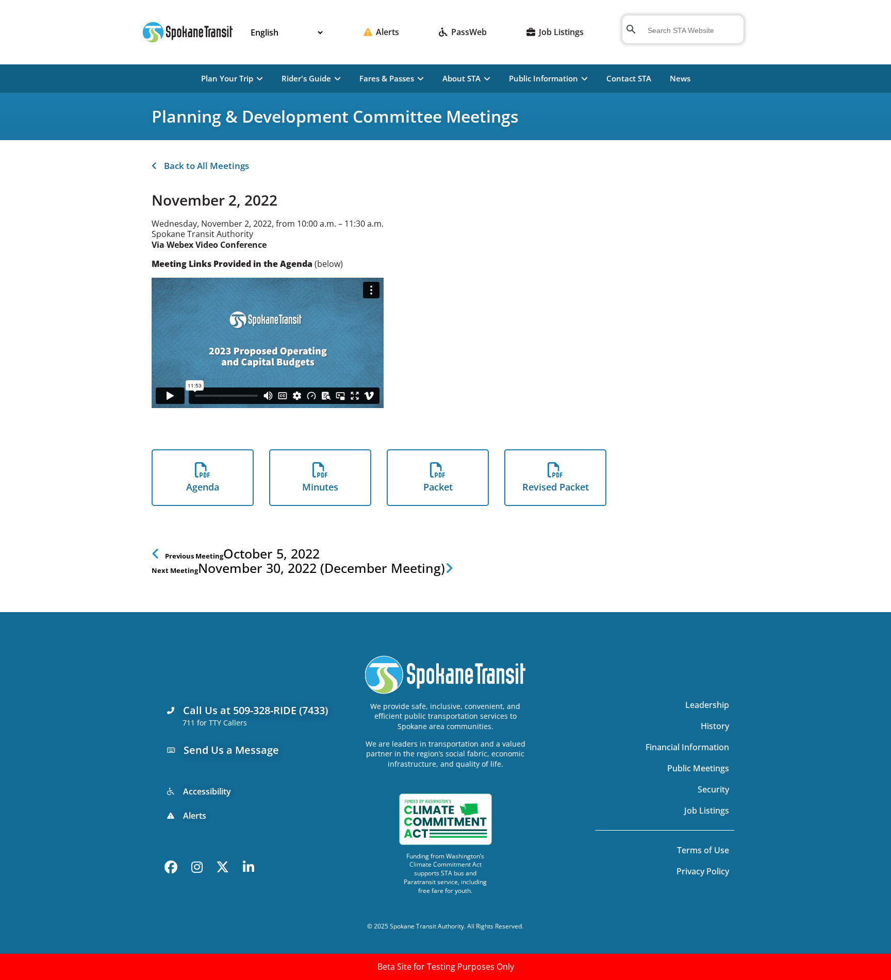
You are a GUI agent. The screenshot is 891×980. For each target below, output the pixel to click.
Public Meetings (698, 768)
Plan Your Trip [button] (227, 78)
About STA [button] (461, 78)
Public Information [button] (543, 78)
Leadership (707, 705)
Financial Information (687, 747)
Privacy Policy (702, 871)
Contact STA (628, 78)
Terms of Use (703, 850)
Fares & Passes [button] (386, 78)
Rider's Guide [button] (306, 78)
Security (713, 789)
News (680, 78)
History (715, 726)
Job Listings (706, 810)
